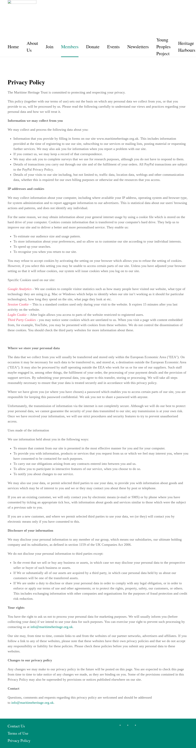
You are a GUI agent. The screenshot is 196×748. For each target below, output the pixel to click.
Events (113, 47)
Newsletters (138, 47)
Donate (93, 47)
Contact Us (16, 726)
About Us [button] (32, 46)
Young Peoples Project (163, 46)
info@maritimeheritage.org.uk (51, 627)
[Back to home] (22, 14)
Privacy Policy (19, 740)
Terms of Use (18, 733)
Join (49, 47)
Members (69, 47)
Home (13, 47)
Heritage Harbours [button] (186, 46)
